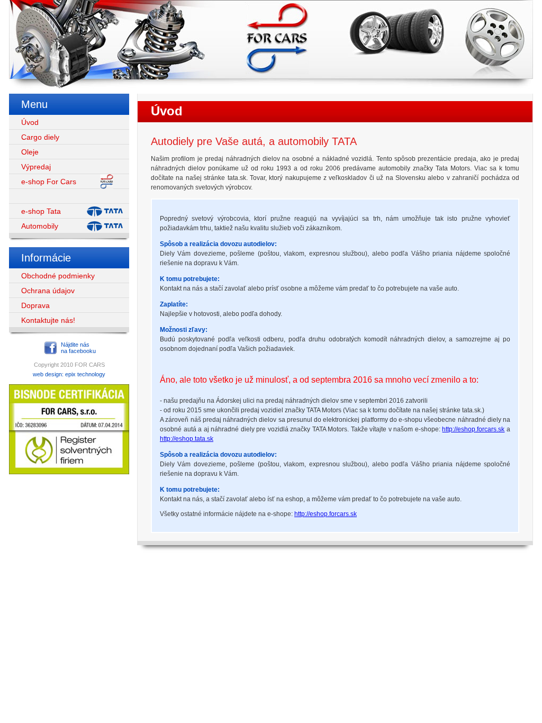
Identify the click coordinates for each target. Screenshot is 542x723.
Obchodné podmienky (58, 276)
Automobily (39, 226)
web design (47, 374)
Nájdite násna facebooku (78, 347)
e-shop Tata (41, 211)
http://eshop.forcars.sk (473, 429)
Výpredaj (36, 166)
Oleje (30, 152)
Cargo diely (40, 137)
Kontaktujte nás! (48, 320)
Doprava (35, 305)
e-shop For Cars (48, 181)
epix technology (85, 374)
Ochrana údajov (48, 290)
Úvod (30, 122)
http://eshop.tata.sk (186, 438)
